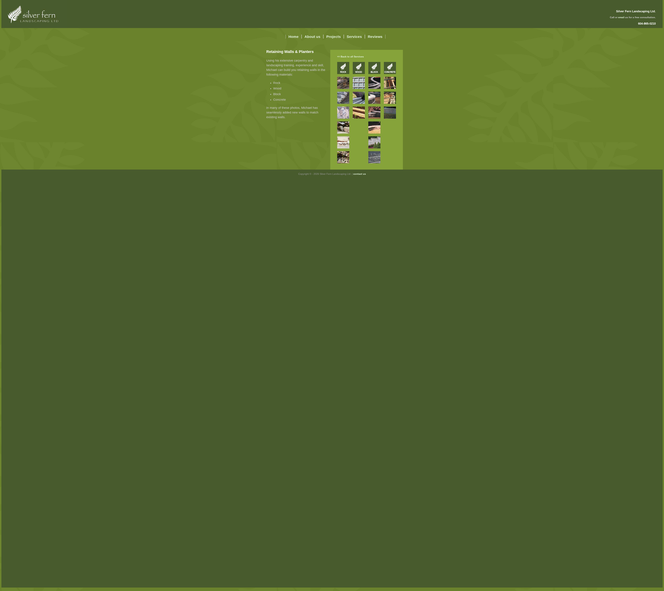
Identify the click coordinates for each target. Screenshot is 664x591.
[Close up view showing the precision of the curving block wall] (374, 103)
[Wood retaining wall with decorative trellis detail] (359, 88)
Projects (333, 37)
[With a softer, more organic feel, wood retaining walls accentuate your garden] (359, 73)
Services (354, 37)
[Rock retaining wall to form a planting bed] (343, 132)
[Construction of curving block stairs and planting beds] (374, 88)
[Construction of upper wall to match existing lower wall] (343, 88)
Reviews (375, 37)
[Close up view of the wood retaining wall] (359, 103)
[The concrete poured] (390, 103)
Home (293, 37)
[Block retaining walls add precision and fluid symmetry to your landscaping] (374, 73)
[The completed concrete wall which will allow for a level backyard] (390, 117)
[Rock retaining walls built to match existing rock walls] (343, 162)
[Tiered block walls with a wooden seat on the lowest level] (374, 162)
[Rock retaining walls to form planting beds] (343, 147)
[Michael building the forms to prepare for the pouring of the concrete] (390, 88)
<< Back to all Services (350, 56)
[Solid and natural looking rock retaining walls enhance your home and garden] (343, 73)
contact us (359, 173)
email (621, 17)
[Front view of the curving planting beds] (374, 117)
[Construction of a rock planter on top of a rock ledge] (343, 103)
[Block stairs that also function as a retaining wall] (374, 147)
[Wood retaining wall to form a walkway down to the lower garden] (359, 117)
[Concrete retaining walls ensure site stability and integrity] (390, 73)
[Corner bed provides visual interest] (374, 132)
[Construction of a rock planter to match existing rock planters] (343, 117)
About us (312, 37)
